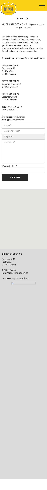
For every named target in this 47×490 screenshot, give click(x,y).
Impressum (8, 278)
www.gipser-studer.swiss (13, 119)
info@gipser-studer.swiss (13, 117)
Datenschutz (22, 278)
